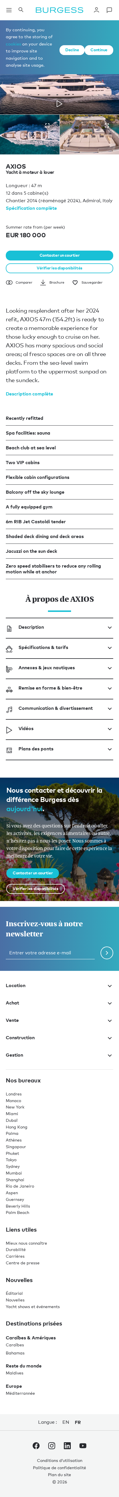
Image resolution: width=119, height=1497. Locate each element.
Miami (12, 1113)
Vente (12, 1020)
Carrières (15, 1256)
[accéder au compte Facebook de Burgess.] (36, 1446)
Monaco (13, 1100)
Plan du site (59, 1474)
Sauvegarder (92, 282)
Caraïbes (15, 1344)
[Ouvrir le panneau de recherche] (20, 10)
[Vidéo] (59, 104)
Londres (14, 1093)
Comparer (24, 282)
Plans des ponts (35, 749)
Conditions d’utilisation (59, 1460)
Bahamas (15, 1352)
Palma (12, 1133)
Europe (14, 1386)
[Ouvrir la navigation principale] (8, 10)
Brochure (56, 282)
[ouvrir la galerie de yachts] (47, 125)
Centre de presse (23, 1262)
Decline (72, 49)
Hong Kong (16, 1126)
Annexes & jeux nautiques (46, 667)
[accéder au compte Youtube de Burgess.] (83, 1446)
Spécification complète (31, 208)
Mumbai (14, 1172)
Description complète (29, 394)
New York (15, 1106)
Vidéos (26, 728)
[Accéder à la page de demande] (109, 10)
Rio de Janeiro (20, 1186)
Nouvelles (15, 1299)
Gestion (14, 1055)
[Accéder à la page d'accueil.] (59, 10)
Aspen (12, 1192)
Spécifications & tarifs (43, 647)
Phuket (12, 1153)
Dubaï (12, 1120)
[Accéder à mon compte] (96, 10)
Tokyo (11, 1159)
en (65, 1422)
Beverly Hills (18, 1206)
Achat (12, 1003)
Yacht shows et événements (33, 1306)
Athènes (14, 1139)
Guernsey (15, 1199)
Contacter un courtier (59, 255)
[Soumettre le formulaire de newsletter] (107, 953)
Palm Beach (17, 1212)
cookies (13, 43)
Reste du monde (24, 1366)
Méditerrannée (20, 1393)
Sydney (13, 1166)
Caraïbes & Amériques (31, 1338)
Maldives (14, 1372)
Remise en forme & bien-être (50, 688)
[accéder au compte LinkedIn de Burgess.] (67, 1446)
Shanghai (15, 1179)
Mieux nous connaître (26, 1243)
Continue (98, 49)
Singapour (16, 1146)
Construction (20, 1037)
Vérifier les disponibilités (59, 267)
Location (15, 985)
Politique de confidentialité (59, 1467)
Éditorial (14, 1293)
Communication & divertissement (55, 708)
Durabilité (16, 1249)
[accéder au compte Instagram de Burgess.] (51, 1446)
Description (31, 627)
